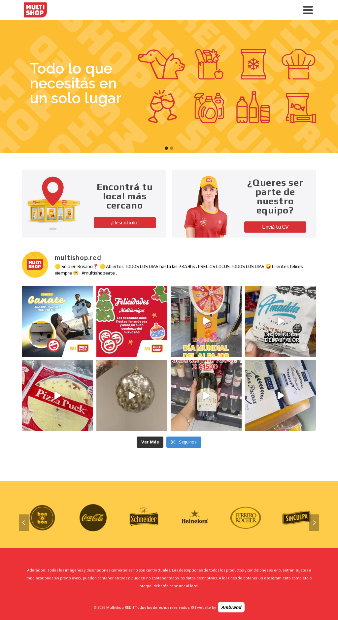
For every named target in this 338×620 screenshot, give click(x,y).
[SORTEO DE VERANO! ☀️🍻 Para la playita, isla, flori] (57, 321)
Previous (24, 522)
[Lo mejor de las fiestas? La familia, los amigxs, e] (131, 395)
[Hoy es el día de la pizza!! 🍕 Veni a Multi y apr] (57, 395)
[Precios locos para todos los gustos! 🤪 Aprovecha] (280, 395)
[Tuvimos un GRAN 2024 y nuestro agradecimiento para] (131, 321)
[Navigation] (308, 10)
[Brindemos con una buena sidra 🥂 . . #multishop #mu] (206, 395)
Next (314, 522)
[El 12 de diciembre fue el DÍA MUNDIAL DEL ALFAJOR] (206, 321)
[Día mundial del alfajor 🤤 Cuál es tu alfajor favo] (280, 321)
